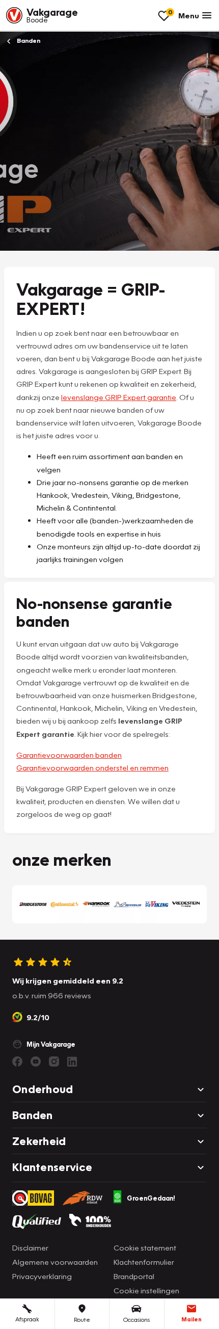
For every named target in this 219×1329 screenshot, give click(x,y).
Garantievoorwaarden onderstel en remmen (92, 767)
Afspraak (27, 1319)
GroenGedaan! (151, 1198)
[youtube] (36, 1061)
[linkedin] (72, 1061)
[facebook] (17, 1061)
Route (82, 1319)
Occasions (136, 1319)
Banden (27, 40)
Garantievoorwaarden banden (69, 754)
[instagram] (54, 1061)
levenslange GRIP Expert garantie (118, 397)
